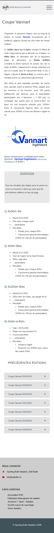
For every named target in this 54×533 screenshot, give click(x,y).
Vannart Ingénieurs (25, 159)
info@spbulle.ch (14, 477)
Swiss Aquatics (14, 508)
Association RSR (15, 495)
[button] (27, 376)
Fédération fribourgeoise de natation (24, 498)
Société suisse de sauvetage (21, 505)
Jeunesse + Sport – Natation (20, 501)
